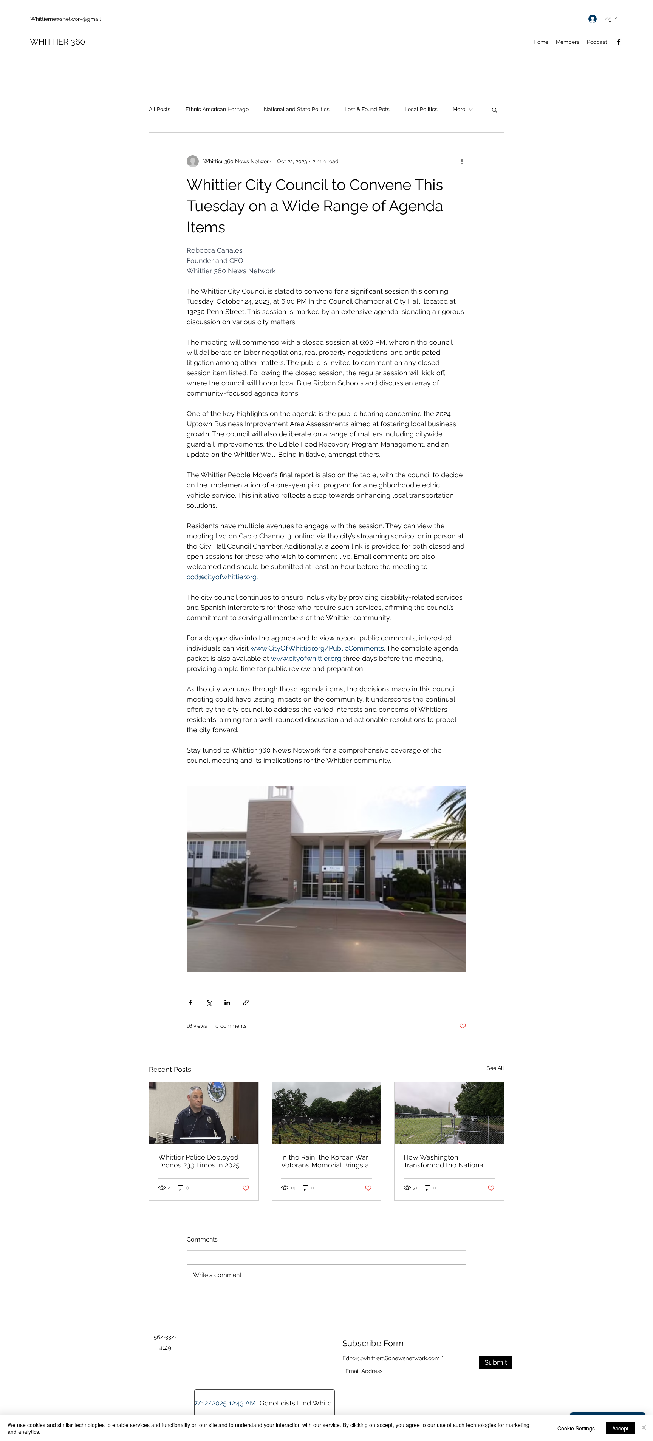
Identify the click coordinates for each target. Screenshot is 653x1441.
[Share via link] (245, 1002)
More (459, 109)
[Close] (643, 1428)
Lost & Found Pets (367, 109)
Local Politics (421, 109)
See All (495, 1068)
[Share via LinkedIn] (227, 1002)
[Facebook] (618, 42)
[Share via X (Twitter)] (208, 1002)
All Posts (159, 109)
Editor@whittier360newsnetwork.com (391, 1358)
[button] (494, 110)
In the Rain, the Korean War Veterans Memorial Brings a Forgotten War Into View (325, 1161)
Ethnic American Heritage (217, 109)
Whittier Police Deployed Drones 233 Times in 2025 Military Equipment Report (200, 1161)
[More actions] (461, 161)
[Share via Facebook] (190, 1002)
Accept (620, 1428)
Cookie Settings (576, 1428)
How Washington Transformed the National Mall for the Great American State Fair (447, 1161)
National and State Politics (297, 109)
